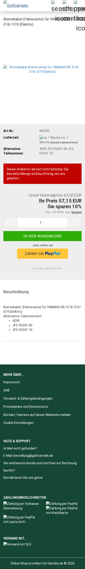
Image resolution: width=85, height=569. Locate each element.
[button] (10, 222)
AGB (6, 390)
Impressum (11, 382)
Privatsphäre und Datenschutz (25, 406)
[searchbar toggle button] (56, 5)
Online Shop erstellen (26, 563)
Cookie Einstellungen (18, 423)
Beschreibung (16, 291)
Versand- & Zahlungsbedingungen (28, 398)
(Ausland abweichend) (64, 142)
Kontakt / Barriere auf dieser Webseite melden (37, 415)
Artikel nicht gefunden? (20, 448)
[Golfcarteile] (18, 5)
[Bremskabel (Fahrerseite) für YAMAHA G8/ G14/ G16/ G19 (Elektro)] (42, 65)
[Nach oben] (72, 562)
